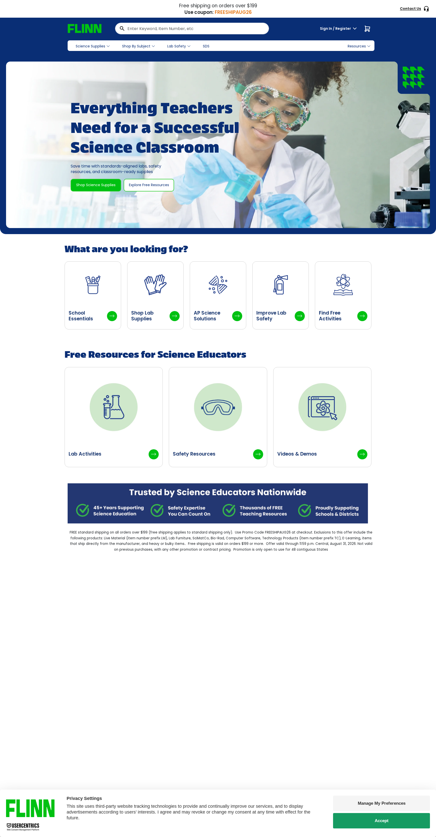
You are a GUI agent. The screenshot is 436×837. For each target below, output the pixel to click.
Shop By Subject (136, 46)
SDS (206, 46)
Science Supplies (90, 46)
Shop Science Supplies (96, 184)
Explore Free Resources (149, 184)
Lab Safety (176, 46)
